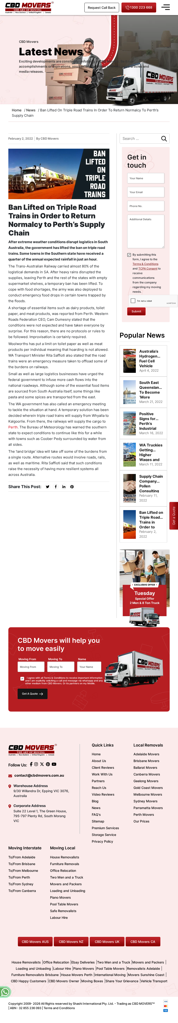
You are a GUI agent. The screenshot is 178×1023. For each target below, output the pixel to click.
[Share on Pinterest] (72, 487)
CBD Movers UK (107, 942)
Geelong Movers (146, 781)
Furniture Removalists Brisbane (35, 975)
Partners (98, 781)
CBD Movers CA (142, 942)
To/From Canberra (22, 891)
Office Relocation (63, 870)
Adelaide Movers (146, 754)
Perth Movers (144, 814)
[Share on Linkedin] (64, 487)
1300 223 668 (141, 7)
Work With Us (102, 774)
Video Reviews (103, 794)
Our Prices (141, 821)
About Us (99, 761)
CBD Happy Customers (28, 981)
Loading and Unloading (67, 891)
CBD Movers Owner (64, 981)
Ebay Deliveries (83, 962)
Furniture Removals (64, 864)
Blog (95, 801)
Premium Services (105, 828)
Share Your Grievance (121, 981)
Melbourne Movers (148, 794)
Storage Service (104, 835)
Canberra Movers (147, 774)
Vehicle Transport (154, 981)
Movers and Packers (66, 884)
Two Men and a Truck (66, 877)
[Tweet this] (48, 487)
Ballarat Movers (145, 767)
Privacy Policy (102, 841)
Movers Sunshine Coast (146, 975)
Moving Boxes (92, 981)
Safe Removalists (63, 911)
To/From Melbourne (23, 870)
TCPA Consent (147, 268)
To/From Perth (19, 877)
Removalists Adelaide (143, 968)
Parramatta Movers (148, 808)
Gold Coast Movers (148, 788)
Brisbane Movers (146, 761)
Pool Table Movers (64, 904)
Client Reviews (103, 767)
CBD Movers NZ (71, 942)
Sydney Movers (146, 801)
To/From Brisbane (21, 864)
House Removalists (64, 857)
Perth (13, 427)
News (30, 110)
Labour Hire (59, 917)
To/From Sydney (20, 884)
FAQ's (96, 814)
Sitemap (98, 821)
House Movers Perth (76, 975)
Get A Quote (30, 693)
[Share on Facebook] (56, 487)
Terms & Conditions (145, 264)
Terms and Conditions (59, 1008)
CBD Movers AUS (35, 942)
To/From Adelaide (21, 857)
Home (96, 754)
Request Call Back (102, 7)
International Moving (110, 975)
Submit (136, 311)
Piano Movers (60, 897)
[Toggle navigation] (165, 6)
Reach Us (99, 788)
